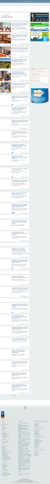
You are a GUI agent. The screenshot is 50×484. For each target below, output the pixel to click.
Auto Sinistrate (36, 451)
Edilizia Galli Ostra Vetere (22, 431)
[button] (48, 1)
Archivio (3, 447)
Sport (3, 426)
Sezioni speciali (4, 468)
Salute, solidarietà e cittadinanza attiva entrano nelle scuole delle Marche (20, 36)
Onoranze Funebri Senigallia (6, 457)
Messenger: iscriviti (5, 455)
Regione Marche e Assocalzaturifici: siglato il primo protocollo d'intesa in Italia (20, 97)
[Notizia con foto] (12, 213)
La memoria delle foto (5, 437)
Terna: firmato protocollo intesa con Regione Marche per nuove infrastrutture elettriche (19, 60)
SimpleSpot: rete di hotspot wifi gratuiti (23, 434)
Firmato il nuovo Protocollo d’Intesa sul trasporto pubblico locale (20, 84)
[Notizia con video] (12, 104)
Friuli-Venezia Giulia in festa (38, 441)
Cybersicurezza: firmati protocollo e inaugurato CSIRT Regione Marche (20, 48)
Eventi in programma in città (6, 474)
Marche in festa (36, 438)
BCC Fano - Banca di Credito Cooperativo (24, 438)
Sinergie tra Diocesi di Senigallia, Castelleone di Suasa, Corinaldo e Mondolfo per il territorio (20, 205)
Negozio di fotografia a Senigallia (23, 453)
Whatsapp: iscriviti (5, 453)
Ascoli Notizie (36, 432)
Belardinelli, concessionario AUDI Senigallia (24, 442)
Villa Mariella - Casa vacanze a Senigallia (24, 461)
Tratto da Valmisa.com (24, 128)
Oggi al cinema (4, 475)
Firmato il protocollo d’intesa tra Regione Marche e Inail (19, 193)
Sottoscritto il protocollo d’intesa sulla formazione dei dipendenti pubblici (19, 222)
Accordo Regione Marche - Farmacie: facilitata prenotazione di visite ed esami (20, 317)
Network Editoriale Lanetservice (7, 459)
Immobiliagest (36, 455)
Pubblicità (30, 482)
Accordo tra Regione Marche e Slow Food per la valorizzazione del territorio (20, 133)
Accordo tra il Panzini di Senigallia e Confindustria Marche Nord (20, 339)
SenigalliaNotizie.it (37, 423)
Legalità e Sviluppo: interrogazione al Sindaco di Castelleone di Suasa (20, 288)
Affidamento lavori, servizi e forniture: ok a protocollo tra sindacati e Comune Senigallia (19, 249)
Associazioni (4, 427)
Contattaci (3, 450)
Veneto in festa (36, 447)
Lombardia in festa (37, 443)
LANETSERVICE (17, 482)
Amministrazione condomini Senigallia (23, 443)
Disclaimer (27, 482)
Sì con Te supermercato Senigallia (23, 445)
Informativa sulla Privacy (35, 482)
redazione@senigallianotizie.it (6, 451)
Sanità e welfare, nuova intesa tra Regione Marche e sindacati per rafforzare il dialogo (20, 24)
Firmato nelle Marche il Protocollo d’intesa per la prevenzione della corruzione (20, 363)
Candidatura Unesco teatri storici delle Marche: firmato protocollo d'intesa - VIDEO (20, 261)
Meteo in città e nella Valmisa (6, 473)
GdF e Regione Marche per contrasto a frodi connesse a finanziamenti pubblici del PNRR (19, 73)
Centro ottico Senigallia (21, 433)
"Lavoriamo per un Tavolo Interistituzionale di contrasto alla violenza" (20, 233)
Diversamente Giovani (5, 441)
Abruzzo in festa (36, 439)
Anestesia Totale (4, 442)
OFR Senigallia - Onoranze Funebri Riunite (24, 454)
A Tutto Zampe (4, 435)
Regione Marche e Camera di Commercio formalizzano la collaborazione (18, 351)
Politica (3, 425)
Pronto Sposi (36, 454)
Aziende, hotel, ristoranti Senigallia (23, 444)
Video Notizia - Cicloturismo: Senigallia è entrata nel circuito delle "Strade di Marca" (19, 145)
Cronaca (3, 423)
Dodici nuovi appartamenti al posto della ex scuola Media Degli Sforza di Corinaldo (20, 121)
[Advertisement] (39, 49)
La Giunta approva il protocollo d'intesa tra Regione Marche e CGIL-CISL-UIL (19, 374)
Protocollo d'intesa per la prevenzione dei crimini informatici (20, 277)
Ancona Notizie (36, 431)
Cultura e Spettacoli (5, 424)
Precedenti (14, 395)
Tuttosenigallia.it (36, 426)
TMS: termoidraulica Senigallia (22, 425)
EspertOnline (4, 436)
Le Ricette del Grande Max (6, 434)
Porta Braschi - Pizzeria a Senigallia (23, 460)
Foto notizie (4, 464)
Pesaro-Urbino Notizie (37, 434)
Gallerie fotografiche (5, 465)
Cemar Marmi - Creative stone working (24, 432)
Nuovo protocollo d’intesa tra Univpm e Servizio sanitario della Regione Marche (19, 386)
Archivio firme (4, 452)
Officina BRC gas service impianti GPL (24, 459)
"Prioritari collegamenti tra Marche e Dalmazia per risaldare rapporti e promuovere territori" (20, 328)
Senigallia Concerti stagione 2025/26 (23, 468)
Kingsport (35, 452)
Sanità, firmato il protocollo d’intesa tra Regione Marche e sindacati (20, 181)
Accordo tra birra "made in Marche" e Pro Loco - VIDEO (20, 169)
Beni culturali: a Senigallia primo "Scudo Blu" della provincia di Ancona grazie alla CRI (19, 109)
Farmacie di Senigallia (5, 456)
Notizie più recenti (4, 446)
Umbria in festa (36, 446)
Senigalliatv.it (36, 424)
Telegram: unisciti (4, 454)
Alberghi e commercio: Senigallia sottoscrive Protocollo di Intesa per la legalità (20, 305)
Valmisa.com (36, 425)
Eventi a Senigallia (5, 458)
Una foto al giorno (4, 463)
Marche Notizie (36, 430)
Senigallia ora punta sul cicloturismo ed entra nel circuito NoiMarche (19, 157)
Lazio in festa (36, 442)
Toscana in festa (36, 445)
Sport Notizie (36, 453)
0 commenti (26, 43)
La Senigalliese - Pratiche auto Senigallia (24, 450)
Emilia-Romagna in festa (38, 440)
